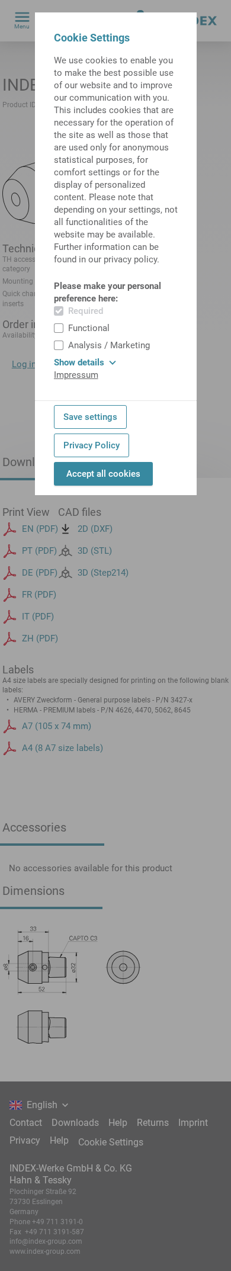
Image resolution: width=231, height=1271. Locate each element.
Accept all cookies (103, 473)
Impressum (76, 375)
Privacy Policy (91, 445)
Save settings (90, 417)
